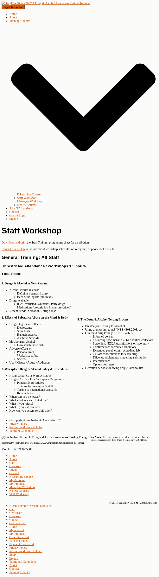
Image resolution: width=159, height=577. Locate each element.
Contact (14, 211)
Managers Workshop (29, 201)
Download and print (14, 242)
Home (13, 14)
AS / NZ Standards (21, 208)
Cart (12, 462)
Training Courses (19, 572)
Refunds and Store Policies (25, 427)
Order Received (19, 537)
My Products (17, 483)
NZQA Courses (26, 204)
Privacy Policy (18, 423)
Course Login (17, 215)
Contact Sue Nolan (13, 249)
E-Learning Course (29, 194)
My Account (17, 480)
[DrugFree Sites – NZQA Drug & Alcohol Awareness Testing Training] (46, 3)
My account (16, 530)
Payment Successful (21, 544)
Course (13, 519)
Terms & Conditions (21, 430)
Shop (12, 554)
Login (13, 469)
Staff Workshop (26, 198)
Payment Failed (18, 540)
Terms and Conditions (22, 561)
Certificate (15, 512)
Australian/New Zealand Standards (30, 505)
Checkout (15, 466)
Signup (13, 218)
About (13, 17)
